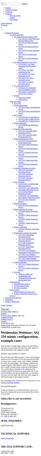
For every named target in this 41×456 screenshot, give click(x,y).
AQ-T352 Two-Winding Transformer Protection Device (29, 252)
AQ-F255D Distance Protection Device (25, 193)
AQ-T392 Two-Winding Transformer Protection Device (29, 255)
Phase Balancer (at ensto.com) (24, 292)
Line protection (19, 182)
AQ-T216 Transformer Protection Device (26, 240)
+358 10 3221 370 (9, 416)
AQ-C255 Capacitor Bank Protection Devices (27, 136)
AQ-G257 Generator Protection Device (25, 175)
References (9, 300)
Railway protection (20, 227)
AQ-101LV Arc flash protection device (25, 79)
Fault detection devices (22, 284)
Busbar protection (20, 123)
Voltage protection (20, 262)
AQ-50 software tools (21, 286)
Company (8, 14)
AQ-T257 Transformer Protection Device (26, 248)
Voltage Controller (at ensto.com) (25, 294)
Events (8, 325)
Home (3, 325)
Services (12, 296)
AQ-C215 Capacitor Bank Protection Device (27, 132)
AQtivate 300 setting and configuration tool (27, 279)
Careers (12, 18)
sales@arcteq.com (7, 425)
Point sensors (22, 99)
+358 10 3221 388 (7, 451)
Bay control (18, 115)
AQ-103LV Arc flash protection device (25, 71)
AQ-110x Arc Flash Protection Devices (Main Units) (28, 40)
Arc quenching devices (22, 86)
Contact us (9, 12)
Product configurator (12, 302)
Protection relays (15, 101)
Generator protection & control (24, 168)
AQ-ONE (17, 103)
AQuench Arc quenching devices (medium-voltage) (27, 89)
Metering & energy (20, 203)
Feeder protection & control (23, 139)
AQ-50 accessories (20, 288)
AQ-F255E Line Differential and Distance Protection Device (29, 197)
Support (8, 8)
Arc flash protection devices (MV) (26, 37)
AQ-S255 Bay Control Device (28, 119)
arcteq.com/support (7, 438)
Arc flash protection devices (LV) (25, 62)
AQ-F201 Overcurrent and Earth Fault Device (27, 142)
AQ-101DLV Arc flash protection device (26, 75)
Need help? (5, 309)
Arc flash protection (16, 35)
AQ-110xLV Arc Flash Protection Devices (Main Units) (27, 66)
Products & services (12, 33)
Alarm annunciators (21, 105)
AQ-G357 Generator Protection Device (25, 179)
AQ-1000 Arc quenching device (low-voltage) (27, 93)
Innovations (14, 19)
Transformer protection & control (25, 233)
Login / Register (6, 23)
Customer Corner (11, 10)
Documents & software (13, 298)
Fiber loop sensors (24, 98)
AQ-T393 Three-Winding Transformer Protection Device (29, 259)
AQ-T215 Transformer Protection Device (26, 236)
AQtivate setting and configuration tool (25, 275)
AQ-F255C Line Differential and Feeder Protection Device (28, 189)
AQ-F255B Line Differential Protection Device (28, 185)
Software (17, 272)
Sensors (16, 96)
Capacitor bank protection (23, 129)
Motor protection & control (23, 209)
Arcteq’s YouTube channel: (10, 383)
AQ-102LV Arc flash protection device (25, 83)
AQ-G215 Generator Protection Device (25, 171)
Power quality (14, 290)
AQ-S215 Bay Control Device (28, 117)
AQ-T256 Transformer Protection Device (26, 244)
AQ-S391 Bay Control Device (28, 121)
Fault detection (15, 282)
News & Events (15, 16)
